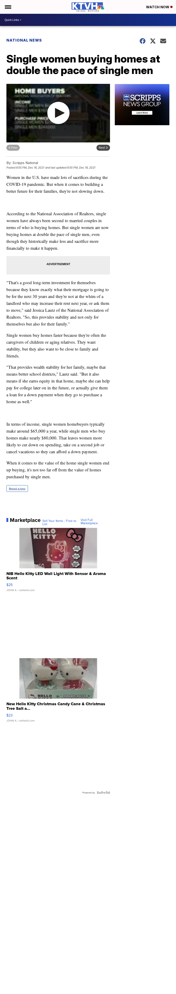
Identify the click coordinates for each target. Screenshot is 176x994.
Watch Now (158, 7)
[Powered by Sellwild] (103, 792)
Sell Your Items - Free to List (59, 522)
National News (24, 40)
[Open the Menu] (7, 7)
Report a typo (17, 488)
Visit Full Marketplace (89, 521)
